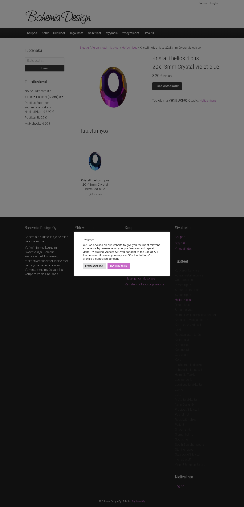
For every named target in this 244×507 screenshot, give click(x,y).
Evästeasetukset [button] (94, 265)
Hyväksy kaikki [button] (118, 265)
